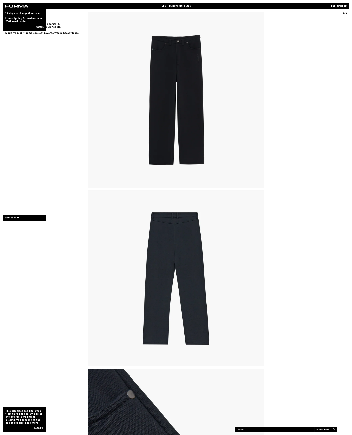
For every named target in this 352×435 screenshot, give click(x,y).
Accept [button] (38, 428)
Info (163, 6)
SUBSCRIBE (322, 429)
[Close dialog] (337, 429)
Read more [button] (31, 423)
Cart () (342, 6)
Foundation (175, 6)
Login (187, 6)
